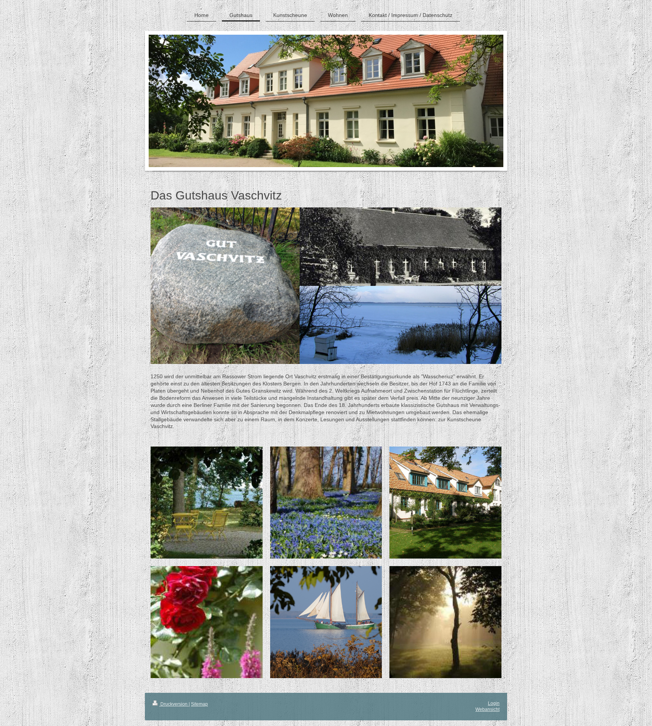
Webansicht (487, 709)
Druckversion (174, 704)
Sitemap (199, 704)
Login (494, 703)
